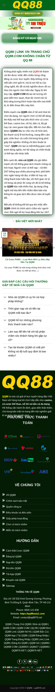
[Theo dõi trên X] (24, 661)
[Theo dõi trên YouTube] (30, 661)
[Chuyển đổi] (5, 297)
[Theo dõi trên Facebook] (19, 661)
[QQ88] (27, 5)
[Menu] (4, 5)
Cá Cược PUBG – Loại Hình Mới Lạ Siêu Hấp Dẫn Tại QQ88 (27, 260)
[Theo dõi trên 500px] (35, 661)
